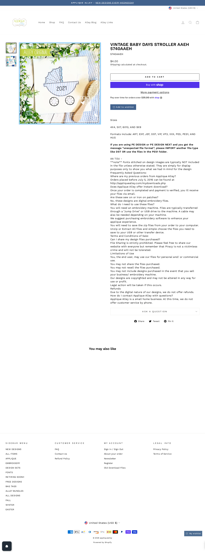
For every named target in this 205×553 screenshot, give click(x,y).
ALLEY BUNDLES (15, 491)
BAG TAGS (11, 486)
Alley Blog (90, 22)
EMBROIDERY (13, 463)
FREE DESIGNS (14, 481)
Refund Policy (62, 458)
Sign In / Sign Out (113, 449)
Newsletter (110, 458)
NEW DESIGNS (13, 449)
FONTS (9, 472)
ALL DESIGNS (13, 495)
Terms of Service (162, 454)
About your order (113, 454)
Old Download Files (115, 468)
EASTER (10, 509)
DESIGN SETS (13, 468)
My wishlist (195, 533)
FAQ (61, 22)
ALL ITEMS (11, 454)
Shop (52, 22)
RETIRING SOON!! (15, 477)
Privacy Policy (160, 449)
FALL (8, 500)
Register (108, 463)
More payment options (155, 92)
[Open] (7, 546)
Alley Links (107, 22)
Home (41, 22)
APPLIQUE (11, 458)
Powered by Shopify (102, 542)
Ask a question (154, 311)
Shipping (115, 64)
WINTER (10, 505)
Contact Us (74, 22)
